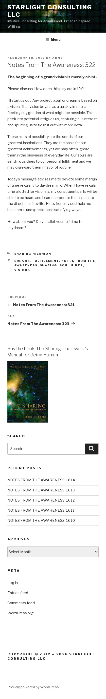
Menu (56, 39)
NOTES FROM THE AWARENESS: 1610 (41, 520)
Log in (12, 583)
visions (22, 270)
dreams (22, 261)
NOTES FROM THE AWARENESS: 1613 (41, 490)
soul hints (71, 265)
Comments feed (21, 603)
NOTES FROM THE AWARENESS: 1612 (41, 500)
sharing (48, 265)
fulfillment (46, 261)
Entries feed (17, 593)
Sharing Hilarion (33, 253)
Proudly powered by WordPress (33, 687)
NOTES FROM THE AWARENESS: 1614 (41, 480)
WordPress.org (20, 613)
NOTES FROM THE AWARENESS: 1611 (40, 510)
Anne (57, 57)
